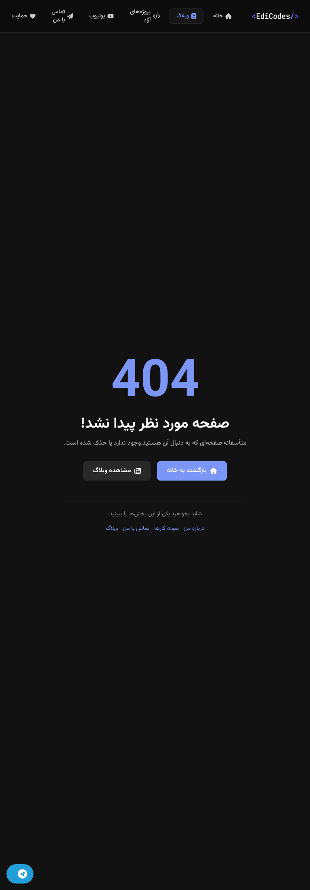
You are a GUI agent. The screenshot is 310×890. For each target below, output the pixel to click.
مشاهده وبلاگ (112, 471)
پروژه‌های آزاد (140, 16)
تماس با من (58, 16)
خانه (218, 16)
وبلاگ (182, 16)
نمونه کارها (166, 529)
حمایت (19, 16)
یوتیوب (97, 16)
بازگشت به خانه (187, 471)
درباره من (194, 529)
